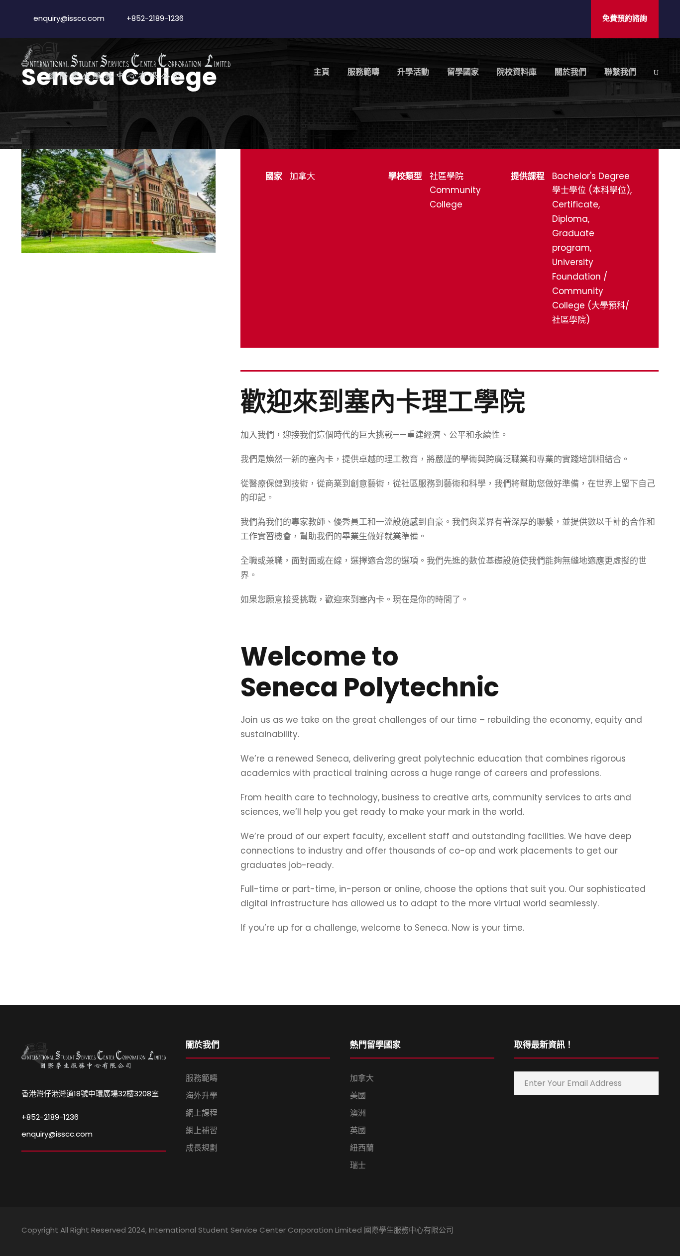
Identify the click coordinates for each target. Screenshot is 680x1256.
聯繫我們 (620, 72)
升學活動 (413, 72)
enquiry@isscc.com (57, 1134)
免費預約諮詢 (624, 18)
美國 (358, 1095)
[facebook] (585, 1232)
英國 (358, 1130)
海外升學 (202, 1095)
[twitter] (637, 1232)
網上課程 (202, 1113)
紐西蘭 (362, 1148)
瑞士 (358, 1165)
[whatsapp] (655, 1232)
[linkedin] (602, 1232)
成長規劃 (202, 1148)
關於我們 (570, 72)
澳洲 (358, 1113)
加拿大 (362, 1078)
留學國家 (463, 72)
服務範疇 (363, 72)
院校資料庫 (517, 72)
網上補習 (202, 1130)
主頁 (322, 72)
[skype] (620, 1232)
